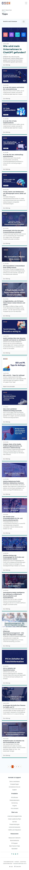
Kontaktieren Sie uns (14, 787)
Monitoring (14, 803)
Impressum (16, 861)
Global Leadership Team (14, 819)
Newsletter (14, 848)
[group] (14, 47)
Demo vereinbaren (14, 781)
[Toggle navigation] (23, 21)
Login (12, 866)
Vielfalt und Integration (14, 830)
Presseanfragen (14, 784)
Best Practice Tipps (14, 846)
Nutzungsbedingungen (9, 861)
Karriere (14, 821)
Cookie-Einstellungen (7, 863)
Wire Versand (14, 808)
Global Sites (18, 866)
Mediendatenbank (14, 800)
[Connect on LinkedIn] (13, 854)
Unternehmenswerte (14, 827)
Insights (14, 805)
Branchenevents (14, 840)
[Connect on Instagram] (17, 854)
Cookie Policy (23, 861)
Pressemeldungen (14, 824)
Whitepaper (14, 843)
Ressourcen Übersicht (14, 837)
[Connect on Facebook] (11, 854)
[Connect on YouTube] (15, 854)
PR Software (14, 797)
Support (14, 789)
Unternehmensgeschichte (15, 816)
